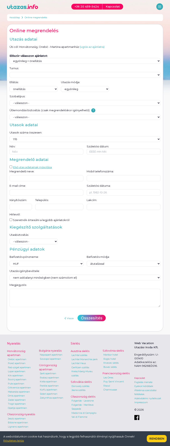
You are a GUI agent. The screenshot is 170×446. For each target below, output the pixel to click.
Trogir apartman (17, 403)
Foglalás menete (143, 382)
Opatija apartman (17, 407)
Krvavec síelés (111, 362)
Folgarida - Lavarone (83, 400)
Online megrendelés (36, 17)
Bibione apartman (18, 422)
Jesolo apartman (17, 418)
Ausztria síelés (80, 351)
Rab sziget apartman (19, 367)
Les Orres (108, 377)
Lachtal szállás (79, 355)
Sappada (76, 408)
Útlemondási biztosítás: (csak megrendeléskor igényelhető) (50, 110)
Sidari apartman (48, 393)
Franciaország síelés (116, 373)
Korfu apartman (48, 389)
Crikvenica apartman (19, 387)
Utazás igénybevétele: (25, 271)
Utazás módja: (70, 82)
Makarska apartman (19, 391)
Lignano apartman (18, 426)
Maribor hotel (110, 354)
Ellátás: (14, 82)
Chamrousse (110, 389)
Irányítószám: (18, 200)
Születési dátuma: (99, 185)
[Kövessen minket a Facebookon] (136, 417)
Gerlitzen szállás (80, 367)
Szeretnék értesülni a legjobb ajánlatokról (40, 220)
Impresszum (141, 402)
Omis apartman (16, 395)
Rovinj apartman (17, 379)
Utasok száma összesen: (26, 132)
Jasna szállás (78, 390)
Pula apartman (16, 383)
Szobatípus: (17, 96)
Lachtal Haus (79, 363)
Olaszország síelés (83, 396)
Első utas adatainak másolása (32, 167)
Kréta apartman (48, 381)
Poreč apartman (17, 363)
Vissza (70, 318)
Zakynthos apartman (51, 397)
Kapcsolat (139, 378)
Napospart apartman (51, 354)
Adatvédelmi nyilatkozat (147, 398)
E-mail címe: (18, 185)
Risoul (106, 385)
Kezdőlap (15, 17)
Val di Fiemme (79, 416)
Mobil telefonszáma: (100, 171)
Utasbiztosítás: (19, 234)
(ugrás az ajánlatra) (92, 46)
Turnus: (14, 68)
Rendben (156, 438)
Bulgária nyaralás (50, 350)
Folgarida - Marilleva (83, 404)
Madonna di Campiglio (84, 412)
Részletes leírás (13, 440)
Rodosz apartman (49, 377)
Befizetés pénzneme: (24, 256)
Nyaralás (13, 343)
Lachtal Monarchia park (85, 359)
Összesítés (91, 318)
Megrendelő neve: (22, 171)
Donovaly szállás (80, 386)
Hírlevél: (15, 214)
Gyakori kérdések (143, 386)
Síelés (75, 343)
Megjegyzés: (18, 285)
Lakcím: (92, 200)
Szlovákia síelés (81, 381)
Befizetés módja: (98, 256)
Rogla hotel (109, 358)
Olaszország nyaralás (21, 414)
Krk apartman (15, 375)
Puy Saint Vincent (113, 381)
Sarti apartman (48, 373)
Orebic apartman (17, 359)
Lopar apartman (16, 371)
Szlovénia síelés (113, 350)
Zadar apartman (17, 399)
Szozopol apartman (50, 358)
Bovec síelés (110, 367)
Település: (42, 200)
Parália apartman (49, 385)
